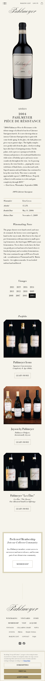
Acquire (33, 623)
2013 (12, 291)
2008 (11, 295)
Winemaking (11, 618)
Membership (23, 564)
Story (36, 618)
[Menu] (5, 3)
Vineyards (25, 618)
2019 (19, 287)
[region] (22, 666)
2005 (25, 295)
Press (20, 632)
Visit (24, 623)
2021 (12, 287)
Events (12, 632)
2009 (32, 291)
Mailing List (25, 3)
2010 (25, 291)
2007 (18, 295)
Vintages (10, 628)
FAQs (34, 636)
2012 (18, 291)
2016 (25, 287)
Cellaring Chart (24, 628)
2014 (32, 287)
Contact (25, 636)
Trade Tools (31, 632)
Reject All (22, 671)
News (36, 628)
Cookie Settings (22, 665)
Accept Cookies (22, 677)
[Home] (22, 11)
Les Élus (23, 108)
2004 (32, 295)
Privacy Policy (26, 661)
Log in (35, 3)
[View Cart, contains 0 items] (41, 3)
